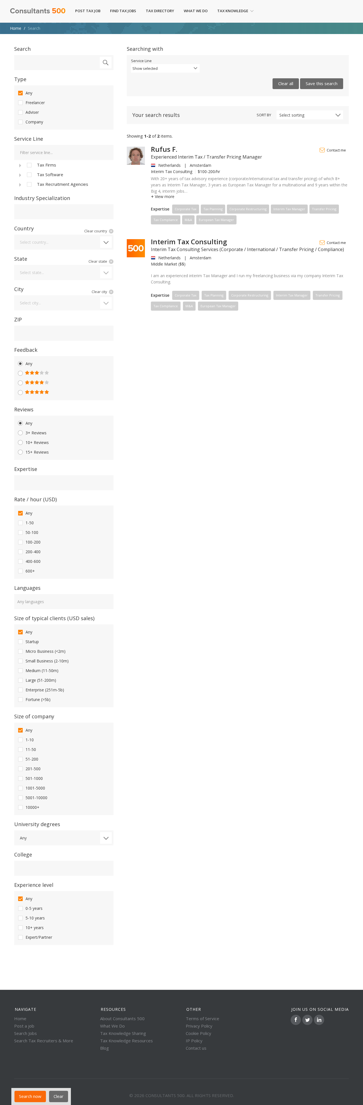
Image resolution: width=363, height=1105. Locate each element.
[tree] (63, 174)
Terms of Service (202, 1018)
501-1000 (34, 778)
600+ (30, 571)
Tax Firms (46, 165)
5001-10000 (36, 797)
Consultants (38, 11)
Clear (59, 1096)
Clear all (285, 83)
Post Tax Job (87, 10)
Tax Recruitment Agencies (62, 184)
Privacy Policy (199, 1026)
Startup (32, 641)
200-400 (33, 551)
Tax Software (50, 174)
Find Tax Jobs (123, 10)
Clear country (95, 230)
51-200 (32, 759)
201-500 (33, 768)
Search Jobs (25, 1033)
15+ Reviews (37, 452)
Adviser (32, 112)
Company (34, 122)
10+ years (35, 927)
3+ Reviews (36, 432)
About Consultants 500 (122, 1018)
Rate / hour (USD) (35, 499)
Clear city (99, 291)
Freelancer (35, 102)
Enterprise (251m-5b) (45, 690)
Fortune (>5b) (38, 699)
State (20, 258)
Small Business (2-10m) (47, 661)
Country (24, 228)
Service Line (28, 138)
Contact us (196, 1048)
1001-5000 (35, 788)
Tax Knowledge (232, 10)
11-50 (31, 749)
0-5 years (34, 908)
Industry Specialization (42, 198)
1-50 (30, 522)
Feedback (25, 349)
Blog (104, 1048)
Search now (30, 1096)
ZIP (18, 319)
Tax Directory (160, 10)
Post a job (24, 1026)
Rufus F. (164, 149)
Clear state (97, 261)
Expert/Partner (39, 937)
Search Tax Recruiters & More (43, 1040)
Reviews (23, 409)
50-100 (32, 532)
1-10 (30, 739)
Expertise (25, 469)
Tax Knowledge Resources (126, 1040)
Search (22, 48)
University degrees (37, 824)
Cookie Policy (198, 1033)
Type (20, 79)
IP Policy (194, 1040)
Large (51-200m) (41, 680)
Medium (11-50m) (42, 670)
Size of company (34, 716)
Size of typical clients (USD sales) (54, 618)
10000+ (32, 807)
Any (29, 93)
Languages (27, 587)
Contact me (336, 150)
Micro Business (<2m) (46, 651)
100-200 (33, 542)
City (19, 289)
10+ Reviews (37, 442)
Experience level (33, 884)
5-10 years (35, 918)
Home (15, 28)
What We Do (196, 10)
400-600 (33, 561)
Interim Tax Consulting (189, 241)
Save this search (321, 83)
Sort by (264, 114)
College (23, 854)
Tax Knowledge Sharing (123, 1033)
